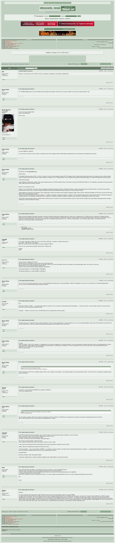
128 (110, 47)
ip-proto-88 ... (8, 41)
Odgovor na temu (109, 82)
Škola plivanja (60, 541)
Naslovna (46, 2)
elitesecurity (48, 11)
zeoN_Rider (18, 529)
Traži (36, 68)
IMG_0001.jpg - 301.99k (28, 229)
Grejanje (15, 64)
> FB (82, 511)
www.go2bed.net (7, 134)
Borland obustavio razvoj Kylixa (11, 40)
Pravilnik (53, 2)
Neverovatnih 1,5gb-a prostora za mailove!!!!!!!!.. (14, 43)
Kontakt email (57, 535)
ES (66, 539)
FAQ (50, 2)
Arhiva (62, 539)
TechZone (11, 64)
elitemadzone (55, 11)
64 (108, 47)
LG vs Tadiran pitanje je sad (11, 44)
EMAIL (60, 11)
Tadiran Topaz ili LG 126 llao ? (23, 64)
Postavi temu (103, 511)
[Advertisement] (57, 58)
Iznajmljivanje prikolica (67, 541)
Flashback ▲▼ (61, 18)
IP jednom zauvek (9, 42)
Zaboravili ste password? (54, 18)
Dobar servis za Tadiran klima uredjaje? (13, 521)
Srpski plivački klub (53, 541)
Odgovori (108, 511)
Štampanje (108, 68)
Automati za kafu (47, 541)
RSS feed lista (57, 539)
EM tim (71, 537)
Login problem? (67, 18)
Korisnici (64, 2)
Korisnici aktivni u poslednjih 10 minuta (10, 526)
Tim (61, 2)
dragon (13, 529)
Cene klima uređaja (9, 45)
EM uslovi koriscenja (46, 537)
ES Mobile (67, 11)
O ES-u (57, 2)
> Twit (85, 511)
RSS (63, 11)
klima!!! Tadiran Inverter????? (11, 46)
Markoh (22, 412)
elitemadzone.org (5, 64)
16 (105, 47)
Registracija (47, 18)
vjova (11, 529)
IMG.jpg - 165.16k (27, 228)
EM (65, 539)
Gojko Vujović (57, 537)
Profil (4, 79)
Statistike (69, 2)
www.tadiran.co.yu (33, 171)
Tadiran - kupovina (9, 47)
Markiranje (103, 68)
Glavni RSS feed (51, 539)
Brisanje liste (110, 42)
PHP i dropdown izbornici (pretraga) (12, 48)
